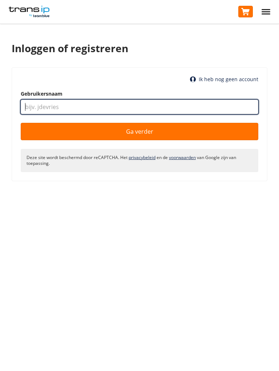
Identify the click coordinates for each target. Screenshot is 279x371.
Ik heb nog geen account (228, 79)
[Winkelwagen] (245, 11)
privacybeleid (142, 157)
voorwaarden (182, 157)
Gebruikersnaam (41, 94)
